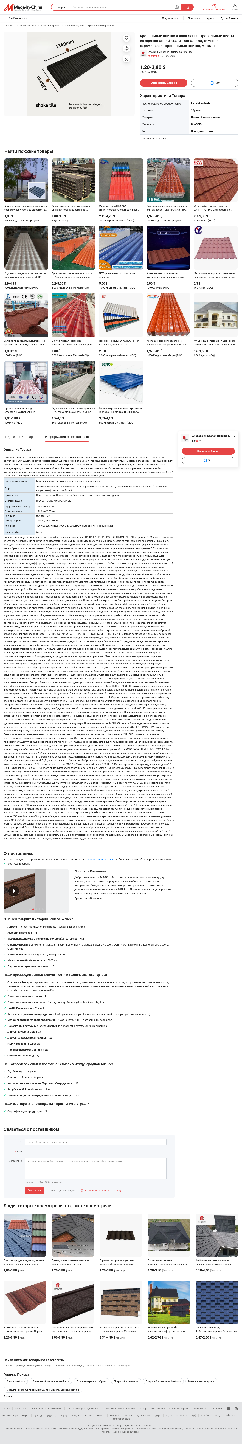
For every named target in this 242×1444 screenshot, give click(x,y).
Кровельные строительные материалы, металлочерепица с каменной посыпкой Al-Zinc (165, 275)
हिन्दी (194, 1415)
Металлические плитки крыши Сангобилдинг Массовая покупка (42, 1389)
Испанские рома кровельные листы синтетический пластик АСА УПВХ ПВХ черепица (167, 208)
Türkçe (218, 1415)
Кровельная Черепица (101, 25)
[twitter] (236, 1408)
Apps (209, 18)
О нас (7, 1408)
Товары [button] (60, 7)
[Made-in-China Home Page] (23, 7)
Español (88, 1415)
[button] (177, 7)
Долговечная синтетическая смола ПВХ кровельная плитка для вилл (72, 275)
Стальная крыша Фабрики (91, 1381)
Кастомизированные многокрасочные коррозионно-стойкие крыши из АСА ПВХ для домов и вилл (121, 410)
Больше (8, 1396)
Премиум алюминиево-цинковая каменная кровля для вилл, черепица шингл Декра (70, 1263)
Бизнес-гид (216, 1408)
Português (115, 1415)
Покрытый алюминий (126, 1381)
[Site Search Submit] (187, 7)
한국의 (158, 1415)
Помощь (193, 18)
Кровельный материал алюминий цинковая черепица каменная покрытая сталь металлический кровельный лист (71, 208)
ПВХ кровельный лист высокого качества (117, 275)
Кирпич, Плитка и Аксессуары (67, 25)
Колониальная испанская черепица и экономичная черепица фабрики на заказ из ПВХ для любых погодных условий (25, 208)
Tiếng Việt (231, 1415)
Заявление (20, 1408)
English (25, 1415)
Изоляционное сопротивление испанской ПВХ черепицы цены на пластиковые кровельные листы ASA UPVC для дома (167, 343)
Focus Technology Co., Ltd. (118, 1425)
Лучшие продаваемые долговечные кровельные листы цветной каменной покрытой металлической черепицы (25, 343)
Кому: (20, 1151)
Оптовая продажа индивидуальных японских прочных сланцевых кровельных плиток (24, 1263)
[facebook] (228, 1408)
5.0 (196, 440)
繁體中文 (51, 1415)
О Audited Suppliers (178, 1408)
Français (76, 1415)
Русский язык (143, 1415)
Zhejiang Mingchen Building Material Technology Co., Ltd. (171, 52)
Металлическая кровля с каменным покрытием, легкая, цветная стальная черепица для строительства (215, 275)
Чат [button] (217, 83)
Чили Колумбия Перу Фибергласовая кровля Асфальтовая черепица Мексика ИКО (217, 1331)
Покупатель (169, 18)
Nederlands (181, 1415)
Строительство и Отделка (31, 25)
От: (21, 1142)
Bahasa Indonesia (121, 1418)
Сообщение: (16, 1160)
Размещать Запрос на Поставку (101, 1190)
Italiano (128, 1415)
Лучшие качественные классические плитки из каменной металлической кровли (214, 343)
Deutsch (101, 1415)
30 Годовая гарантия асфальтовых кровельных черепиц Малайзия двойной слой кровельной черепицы (120, 1331)
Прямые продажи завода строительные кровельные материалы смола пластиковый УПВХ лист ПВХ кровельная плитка (26, 410)
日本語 (63, 1415)
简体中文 (38, 1415)
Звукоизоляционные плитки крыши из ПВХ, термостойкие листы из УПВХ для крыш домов (73, 410)
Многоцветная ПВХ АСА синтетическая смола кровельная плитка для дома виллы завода (118, 208)
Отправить (35, 1190)
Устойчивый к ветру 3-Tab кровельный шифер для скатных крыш (166, 1331)
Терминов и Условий (129, 1431)
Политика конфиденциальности (83, 1408)
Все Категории (16, 18)
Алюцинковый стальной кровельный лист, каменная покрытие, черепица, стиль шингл (72, 1331)
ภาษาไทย (205, 1415)
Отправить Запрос (164, 83)
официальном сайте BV (99, 859)
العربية (169, 1415)
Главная (8, 25)
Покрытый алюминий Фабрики (163, 1381)
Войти (235, 9)
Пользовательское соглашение (46, 1408)
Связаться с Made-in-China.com (119, 1408)
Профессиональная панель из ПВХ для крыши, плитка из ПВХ (119, 342)
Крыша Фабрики (15, 1381)
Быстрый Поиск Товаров (152, 1408)
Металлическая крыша (201, 1381)
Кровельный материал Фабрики (50, 1381)
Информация (200, 1408)
